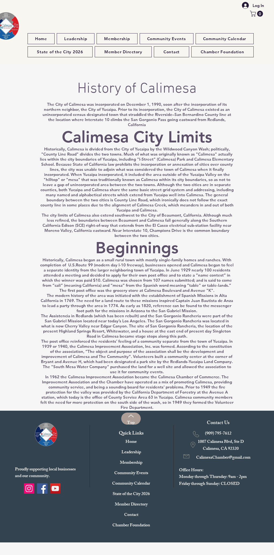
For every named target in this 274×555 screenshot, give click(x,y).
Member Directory (131, 505)
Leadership (131, 452)
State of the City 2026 (131, 494)
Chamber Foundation (131, 526)
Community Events (131, 473)
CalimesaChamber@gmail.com (223, 458)
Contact (131, 515)
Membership (131, 463)
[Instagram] (29, 488)
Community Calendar (131, 484)
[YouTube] (55, 488)
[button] (257, 14)
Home (131, 442)
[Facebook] (42, 488)
